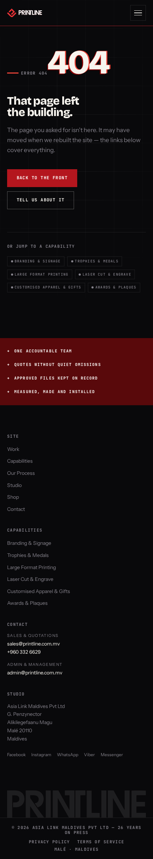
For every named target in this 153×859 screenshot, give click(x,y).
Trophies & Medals (96, 261)
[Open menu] (138, 13)
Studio (14, 485)
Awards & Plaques (115, 287)
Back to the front (42, 178)
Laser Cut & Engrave (107, 274)
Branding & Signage (38, 261)
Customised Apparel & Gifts (48, 287)
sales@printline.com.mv (33, 644)
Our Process (21, 473)
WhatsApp (67, 754)
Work (13, 449)
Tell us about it (41, 200)
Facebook (16, 754)
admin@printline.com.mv (34, 672)
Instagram (41, 754)
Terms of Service (100, 841)
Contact (16, 509)
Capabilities (20, 461)
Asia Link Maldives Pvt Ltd (36, 706)
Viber (89, 754)
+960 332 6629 (24, 652)
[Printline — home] (26, 13)
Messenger (112, 754)
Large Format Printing (41, 274)
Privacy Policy (49, 841)
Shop (13, 497)
